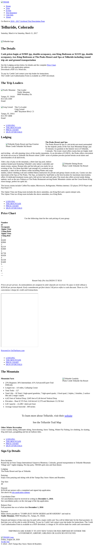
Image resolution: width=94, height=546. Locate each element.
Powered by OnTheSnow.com (12, 350)
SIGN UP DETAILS (14, 132)
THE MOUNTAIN (13, 128)
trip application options (21, 492)
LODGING (10, 125)
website (68, 415)
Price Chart (51, 65)
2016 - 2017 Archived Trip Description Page (27, 21)
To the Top (5, 542)
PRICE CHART (12, 130)
